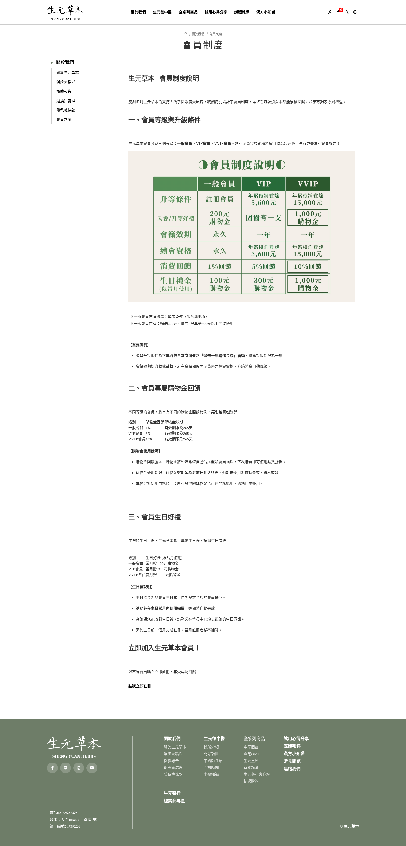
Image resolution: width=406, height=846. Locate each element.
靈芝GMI (251, 754)
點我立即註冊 (139, 686)
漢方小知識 (294, 754)
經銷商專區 (174, 801)
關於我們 (198, 34)
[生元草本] (65, 12)
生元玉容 (251, 761)
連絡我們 (292, 769)
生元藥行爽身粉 (257, 774)
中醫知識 (211, 774)
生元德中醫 (214, 739)
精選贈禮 (251, 781)
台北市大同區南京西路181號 (73, 819)
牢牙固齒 (251, 747)
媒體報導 (292, 746)
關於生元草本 (67, 72)
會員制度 (63, 120)
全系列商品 (254, 739)
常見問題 (292, 761)
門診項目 (211, 754)
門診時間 (211, 768)
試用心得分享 (296, 739)
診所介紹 (211, 747)
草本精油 (251, 768)
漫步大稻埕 (65, 82)
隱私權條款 (65, 110)
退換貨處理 (65, 101)
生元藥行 (172, 793)
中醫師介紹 (213, 761)
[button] (338, 12)
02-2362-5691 (68, 813)
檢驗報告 (63, 91)
